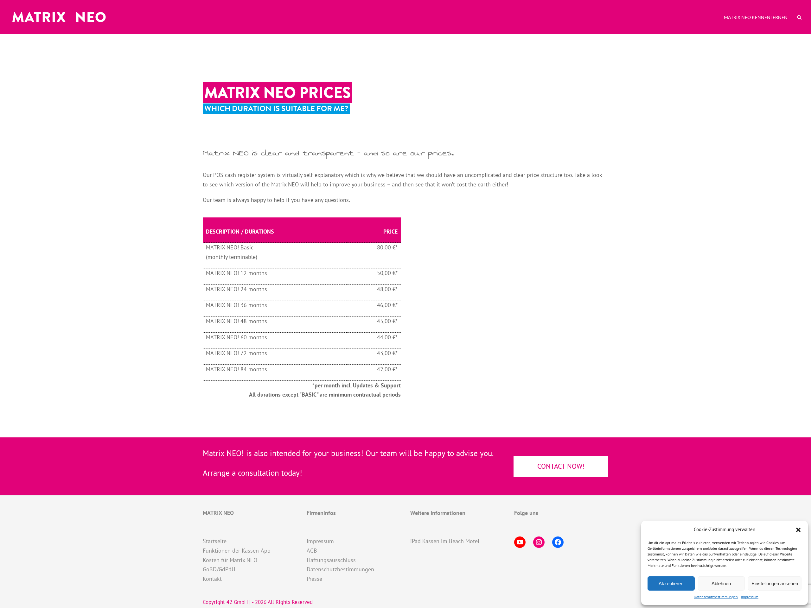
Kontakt (212, 578)
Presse (314, 578)
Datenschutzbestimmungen (716, 596)
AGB (312, 550)
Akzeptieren (671, 583)
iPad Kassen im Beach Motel (444, 541)
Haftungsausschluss (331, 560)
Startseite (215, 541)
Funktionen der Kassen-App (237, 550)
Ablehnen (721, 583)
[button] (798, 530)
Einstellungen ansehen (774, 583)
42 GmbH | (239, 602)
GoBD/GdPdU (219, 569)
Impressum (749, 596)
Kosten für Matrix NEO (230, 560)
